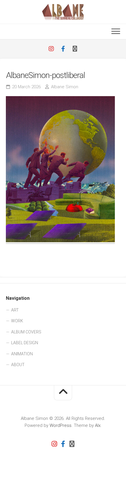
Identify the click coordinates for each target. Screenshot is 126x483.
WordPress (60, 425)
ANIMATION (22, 354)
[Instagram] (51, 49)
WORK (17, 320)
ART (15, 310)
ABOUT (18, 364)
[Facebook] (63, 49)
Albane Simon (64, 86)
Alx (98, 425)
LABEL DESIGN (24, 342)
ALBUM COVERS (26, 332)
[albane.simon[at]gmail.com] (75, 49)
